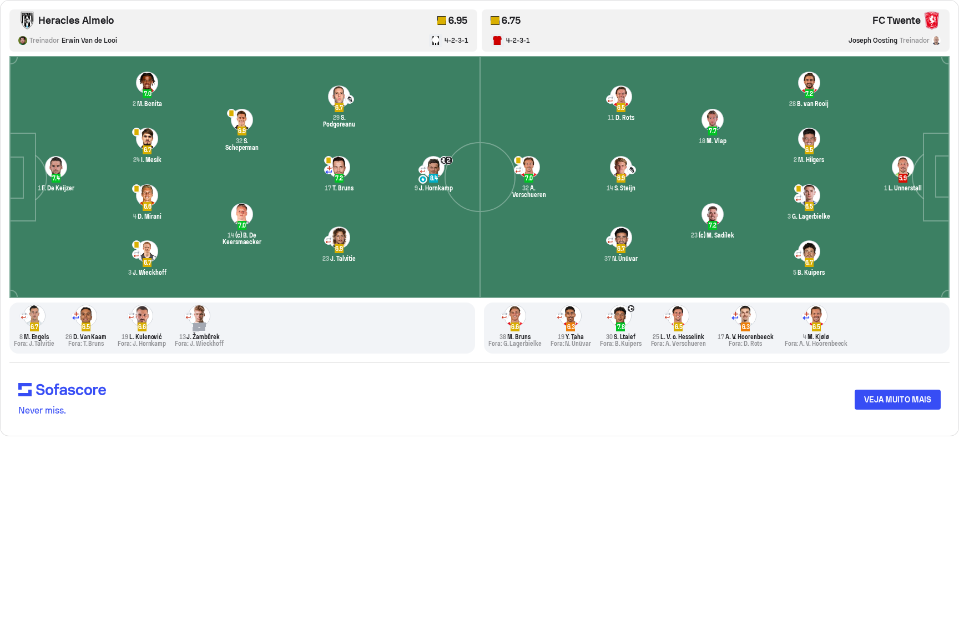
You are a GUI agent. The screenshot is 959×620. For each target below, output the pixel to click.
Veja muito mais (897, 399)
